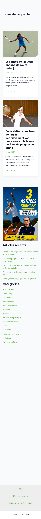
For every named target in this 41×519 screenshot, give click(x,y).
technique (7, 338)
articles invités (9, 289)
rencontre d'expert (10, 321)
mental (6, 313)
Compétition (8, 297)
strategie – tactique (11, 334)
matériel (6, 309)
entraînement (8, 301)
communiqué (8, 293)
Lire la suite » (10, 91)
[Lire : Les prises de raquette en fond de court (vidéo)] (20, 44)
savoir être (7, 330)
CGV (20, 489)
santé (5, 326)
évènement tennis (10, 305)
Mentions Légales (20, 496)
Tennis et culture (10, 342)
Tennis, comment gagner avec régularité (19, 278)
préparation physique (12, 317)
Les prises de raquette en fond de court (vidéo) (19, 65)
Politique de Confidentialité (20, 503)
